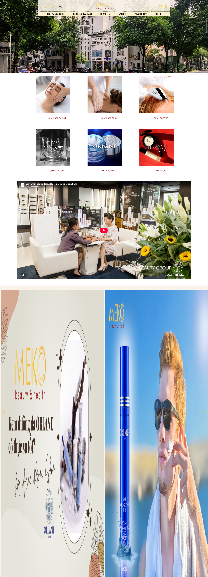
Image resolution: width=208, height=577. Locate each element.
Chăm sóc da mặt (57, 118)
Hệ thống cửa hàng (82, 14)
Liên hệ (157, 14)
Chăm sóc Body (109, 118)
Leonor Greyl (57, 170)
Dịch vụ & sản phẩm (56, 14)
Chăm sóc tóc (161, 118)
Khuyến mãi (105, 14)
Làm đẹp (123, 14)
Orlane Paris (109, 170)
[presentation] (3, 410)
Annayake (161, 170)
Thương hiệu (141, 14)
